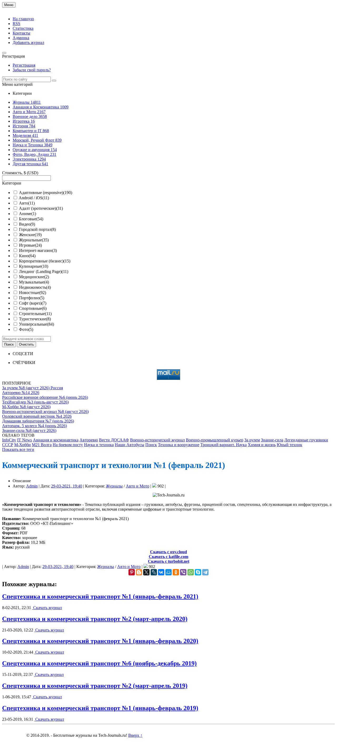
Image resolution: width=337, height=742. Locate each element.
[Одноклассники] (176, 572)
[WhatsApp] (190, 572)
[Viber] (183, 572)
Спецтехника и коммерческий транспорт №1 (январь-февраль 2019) (100, 708)
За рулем (252, 440)
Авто (27, 203)
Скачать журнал (47, 607)
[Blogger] (139, 572)
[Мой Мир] (168, 572)
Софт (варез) (32, 303)
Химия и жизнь (262, 444)
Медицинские (34, 277)
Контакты (21, 33)
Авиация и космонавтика (55, 440)
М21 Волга (42, 444)
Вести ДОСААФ (114, 440)
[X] (146, 572)
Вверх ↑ (135, 735)
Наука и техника (99, 444)
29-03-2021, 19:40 (66, 486)
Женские (30, 234)
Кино (27, 255)
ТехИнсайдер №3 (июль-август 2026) (35, 402)
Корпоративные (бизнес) (44, 261)
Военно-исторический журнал (157, 440)
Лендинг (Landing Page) (43, 271)
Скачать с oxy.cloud (168, 552)
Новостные (32, 292)
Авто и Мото (137, 486)
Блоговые (31, 219)
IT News (24, 440)
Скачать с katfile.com (168, 556)
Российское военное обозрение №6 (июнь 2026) (45, 397)
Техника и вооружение (178, 444)
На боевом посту (68, 444)
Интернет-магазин (38, 250)
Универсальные (36, 324)
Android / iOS (34, 198)
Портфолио (31, 298)
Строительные (35, 313)
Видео (27, 224)
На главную (23, 19)
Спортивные (33, 308)
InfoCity (9, 440)
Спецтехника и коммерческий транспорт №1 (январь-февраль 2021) (100, 596)
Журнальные (34, 240)
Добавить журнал (28, 42)
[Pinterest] (131, 572)
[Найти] (54, 80)
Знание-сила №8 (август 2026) (29, 430)
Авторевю (89, 440)
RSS (16, 23)
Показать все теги (18, 449)
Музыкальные (34, 282)
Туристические (35, 319)
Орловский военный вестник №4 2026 (37, 416)
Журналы (114, 486)
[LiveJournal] (154, 572)
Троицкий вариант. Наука (223, 444)
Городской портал (37, 229)
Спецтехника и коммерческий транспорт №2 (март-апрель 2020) (94, 618)
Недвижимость (35, 287)
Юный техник (289, 444)
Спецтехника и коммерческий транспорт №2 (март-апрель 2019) (94, 685)
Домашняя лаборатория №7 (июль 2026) (38, 421)
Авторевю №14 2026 (20, 392)
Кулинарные (33, 266)
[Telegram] (205, 572)
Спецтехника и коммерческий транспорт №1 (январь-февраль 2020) (100, 641)
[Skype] (198, 572)
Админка (21, 38)
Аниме (27, 213)
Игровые (30, 245)
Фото (26, 329)
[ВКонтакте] (161, 572)
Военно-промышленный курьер (214, 440)
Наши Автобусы (129, 444)
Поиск (151, 444)
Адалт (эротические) (41, 208)
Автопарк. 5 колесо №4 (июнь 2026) (34, 426)
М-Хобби (22, 444)
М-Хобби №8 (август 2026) (26, 407)
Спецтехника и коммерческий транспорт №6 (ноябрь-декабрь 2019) (99, 663)
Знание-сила (272, 440)
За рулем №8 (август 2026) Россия (32, 388)
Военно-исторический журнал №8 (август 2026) (45, 411)
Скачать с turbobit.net (168, 561)
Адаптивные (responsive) (45, 192)
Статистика (23, 28)
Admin (32, 486)
